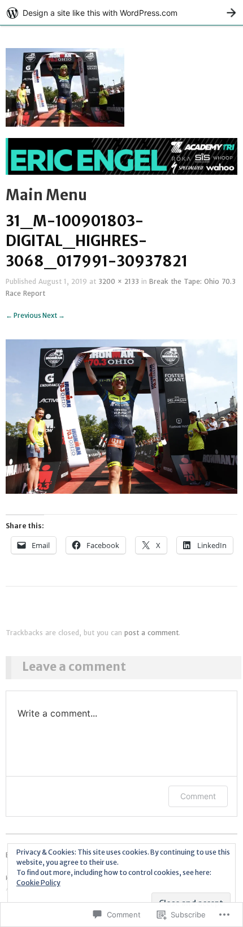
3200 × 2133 (118, 282)
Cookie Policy (38, 882)
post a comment (151, 633)
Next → (53, 316)
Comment (198, 796)
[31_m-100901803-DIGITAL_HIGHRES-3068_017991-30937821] (121, 415)
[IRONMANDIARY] (121, 161)
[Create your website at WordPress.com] (121, 12)
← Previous (23, 316)
